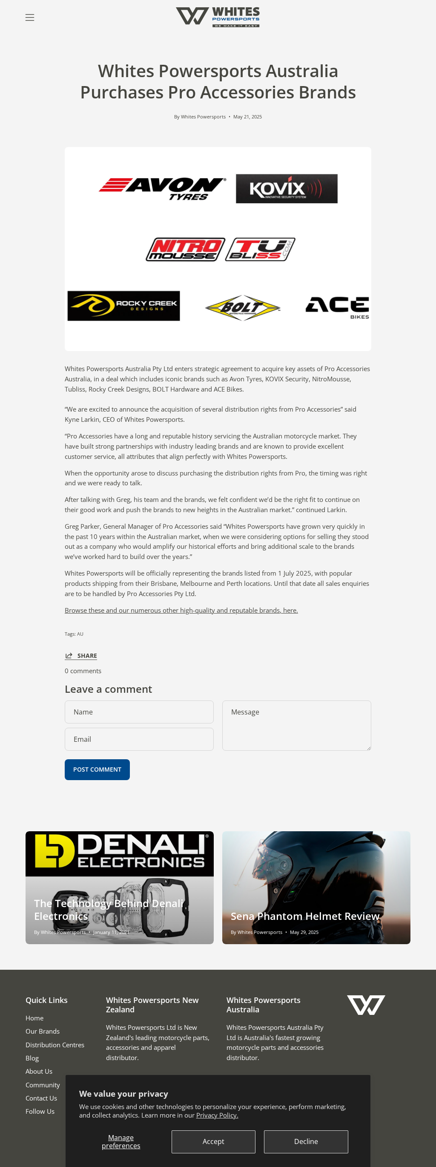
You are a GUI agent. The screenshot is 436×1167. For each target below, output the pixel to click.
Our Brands (43, 1031)
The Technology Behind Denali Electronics (109, 909)
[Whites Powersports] (218, 17)
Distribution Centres (55, 1044)
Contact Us (41, 1098)
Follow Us (40, 1111)
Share (87, 655)
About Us (39, 1071)
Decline (306, 1141)
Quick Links (47, 1000)
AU (80, 634)
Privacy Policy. (217, 1115)
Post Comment (97, 769)
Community (43, 1085)
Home (34, 1018)
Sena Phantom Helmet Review (305, 916)
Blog (32, 1058)
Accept (213, 1141)
